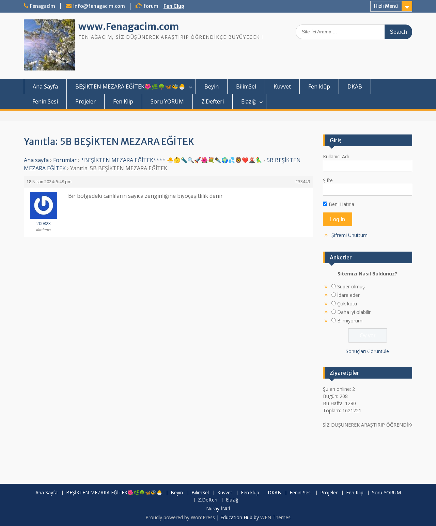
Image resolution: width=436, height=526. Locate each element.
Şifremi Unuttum (349, 235)
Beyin (211, 86)
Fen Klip (123, 101)
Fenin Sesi (45, 101)
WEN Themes (275, 517)
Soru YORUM (167, 101)
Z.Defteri (212, 101)
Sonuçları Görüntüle (367, 351)
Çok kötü (347, 303)
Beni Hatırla (340, 204)
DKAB (354, 86)
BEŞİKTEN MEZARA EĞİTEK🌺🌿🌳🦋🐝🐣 (130, 86)
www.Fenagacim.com (128, 26)
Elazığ (248, 101)
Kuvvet (282, 86)
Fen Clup (174, 6)
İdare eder (348, 295)
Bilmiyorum (349, 320)
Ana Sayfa (45, 86)
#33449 (302, 182)
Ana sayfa (36, 160)
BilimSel (246, 86)
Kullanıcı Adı (336, 156)
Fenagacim (42, 6)
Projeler (85, 101)
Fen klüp (319, 86)
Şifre (328, 180)
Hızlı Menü (386, 6)
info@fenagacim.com (99, 6)
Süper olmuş (351, 286)
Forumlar (65, 160)
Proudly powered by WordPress (180, 517)
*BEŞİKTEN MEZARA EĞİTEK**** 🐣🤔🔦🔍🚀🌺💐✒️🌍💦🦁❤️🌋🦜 (171, 160)
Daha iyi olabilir (354, 312)
